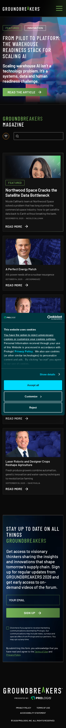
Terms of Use (41, 651)
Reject (33, 407)
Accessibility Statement (33, 712)
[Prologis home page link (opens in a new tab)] (41, 698)
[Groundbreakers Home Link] (21, 8)
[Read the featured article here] (33, 192)
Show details (47, 374)
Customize (31, 396)
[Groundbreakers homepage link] (33, 690)
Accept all (33, 385)
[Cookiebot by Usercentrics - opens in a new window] (47, 317)
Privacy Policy (24, 351)
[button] (58, 8)
